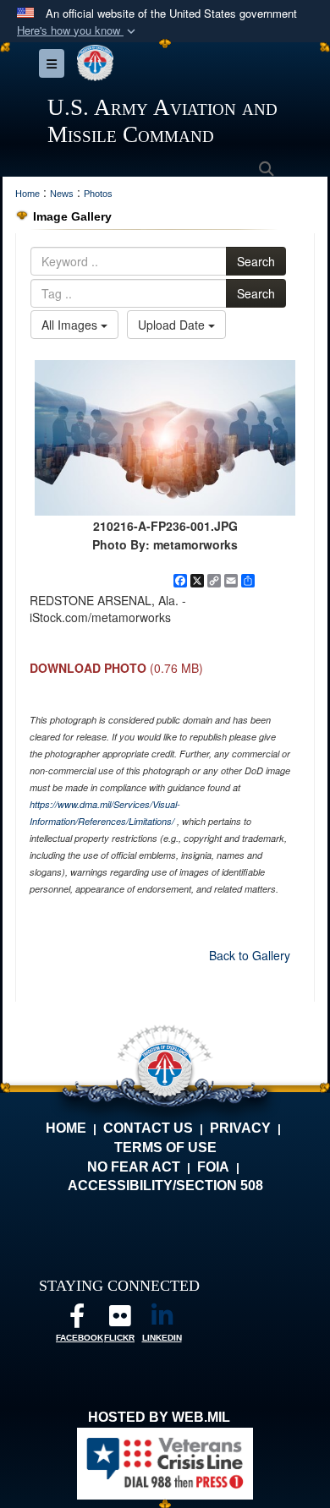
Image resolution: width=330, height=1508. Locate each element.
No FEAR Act (133, 1167)
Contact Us (148, 1128)
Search (256, 261)
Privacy (240, 1128)
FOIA (213, 1167)
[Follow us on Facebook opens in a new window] (77, 1320)
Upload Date (173, 324)
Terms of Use (165, 1147)
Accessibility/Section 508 (165, 1185)
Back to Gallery (249, 955)
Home (66, 1128)
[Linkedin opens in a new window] (161, 1320)
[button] (78, 31)
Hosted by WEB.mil (159, 1417)
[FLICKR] (119, 1320)
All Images (71, 324)
